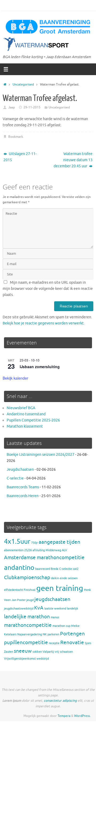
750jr (34, 543)
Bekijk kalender (15, 378)
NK (45, 634)
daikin (55, 578)
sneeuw (23, 651)
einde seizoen (69, 578)
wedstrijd (43, 658)
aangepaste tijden (59, 542)
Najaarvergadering (29, 634)
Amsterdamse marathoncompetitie (44, 557)
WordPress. (82, 716)
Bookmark (15, 137)
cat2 (75, 569)
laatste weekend (55, 608)
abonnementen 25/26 (18, 550)
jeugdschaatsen (52, 599)
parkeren (53, 634)
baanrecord (42, 569)
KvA (38, 608)
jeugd (30, 600)
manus (55, 617)
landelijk (72, 608)
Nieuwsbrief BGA (21, 408)
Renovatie (72, 642)
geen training (59, 588)
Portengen (72, 634)
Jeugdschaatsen (20, 469)
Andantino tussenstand (26, 414)
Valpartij (48, 651)
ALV (64, 550)
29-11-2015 (32, 107)
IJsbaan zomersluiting (40, 366)
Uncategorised (23, 84)
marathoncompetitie (28, 625)
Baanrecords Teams (23, 487)
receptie (54, 643)
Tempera (64, 716)
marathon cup (61, 626)
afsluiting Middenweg (47, 550)
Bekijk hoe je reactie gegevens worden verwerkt (43, 323)
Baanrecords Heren (23, 496)
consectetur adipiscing (60, 701)
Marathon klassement (25, 426)
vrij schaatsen (64, 651)
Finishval (29, 590)
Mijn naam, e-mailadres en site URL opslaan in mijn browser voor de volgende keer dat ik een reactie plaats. (48, 288)
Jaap (11, 107)
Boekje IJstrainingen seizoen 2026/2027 (40, 454)
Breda (54, 569)
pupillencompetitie (26, 642)
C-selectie (15, 478)
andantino (19, 567)
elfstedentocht (13, 590)
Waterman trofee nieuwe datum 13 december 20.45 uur (73, 160)
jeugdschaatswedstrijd (18, 608)
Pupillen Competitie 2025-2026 (33, 420)
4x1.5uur (17, 541)
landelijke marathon (27, 617)
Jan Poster (18, 600)
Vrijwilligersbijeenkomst (20, 658)
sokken (37, 651)
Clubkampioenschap (27, 577)
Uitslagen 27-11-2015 (20, 157)
